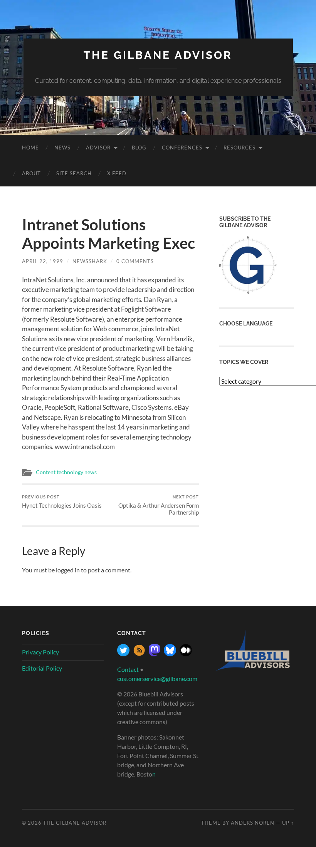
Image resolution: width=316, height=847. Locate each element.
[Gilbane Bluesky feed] (170, 653)
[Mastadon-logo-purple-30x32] (154, 653)
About (31, 173)
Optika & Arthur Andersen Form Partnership (158, 505)
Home (30, 147)
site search (74, 173)
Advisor (98, 147)
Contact (128, 669)
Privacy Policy (40, 652)
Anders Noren (252, 823)
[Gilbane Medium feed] (186, 653)
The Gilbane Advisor (158, 55)
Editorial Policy (42, 668)
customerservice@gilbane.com (157, 678)
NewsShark (89, 261)
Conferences (182, 147)
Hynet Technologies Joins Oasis (62, 501)
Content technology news (66, 472)
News (62, 147)
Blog (139, 147)
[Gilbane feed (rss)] (139, 653)
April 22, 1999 (42, 261)
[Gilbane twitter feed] (123, 653)
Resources (239, 147)
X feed (116, 173)
